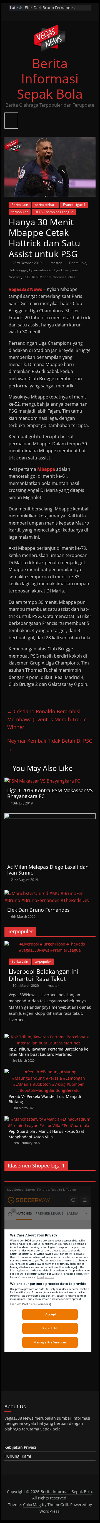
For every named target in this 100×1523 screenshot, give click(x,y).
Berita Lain (19, 204)
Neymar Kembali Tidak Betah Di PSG (49, 744)
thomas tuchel (64, 277)
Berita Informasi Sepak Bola (50, 78)
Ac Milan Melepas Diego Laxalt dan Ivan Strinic (48, 869)
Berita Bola (77, 262)
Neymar (15, 277)
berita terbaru (45, 204)
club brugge (18, 270)
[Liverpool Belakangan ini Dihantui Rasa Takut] (50, 944)
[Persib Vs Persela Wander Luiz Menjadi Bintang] (48, 1071)
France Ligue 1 (74, 204)
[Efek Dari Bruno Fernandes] (50, 893)
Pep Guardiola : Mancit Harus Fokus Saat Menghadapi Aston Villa (46, 1134)
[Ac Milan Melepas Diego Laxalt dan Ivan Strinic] (50, 817)
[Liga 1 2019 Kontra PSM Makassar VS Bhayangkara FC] (42, 781)
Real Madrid (41, 277)
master (56, 262)
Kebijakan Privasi (20, 1447)
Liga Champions (66, 270)
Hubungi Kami (17, 1456)
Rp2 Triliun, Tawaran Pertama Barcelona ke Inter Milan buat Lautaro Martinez (48, 1051)
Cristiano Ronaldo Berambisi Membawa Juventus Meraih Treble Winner (47, 719)
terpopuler (19, 211)
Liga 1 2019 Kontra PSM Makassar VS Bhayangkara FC (50, 793)
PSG (26, 277)
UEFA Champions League (53, 211)
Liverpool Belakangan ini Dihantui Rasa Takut (44, 975)
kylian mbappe (40, 270)
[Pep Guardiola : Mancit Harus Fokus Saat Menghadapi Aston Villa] (48, 1119)
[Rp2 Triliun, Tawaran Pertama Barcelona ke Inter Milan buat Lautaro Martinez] (48, 1036)
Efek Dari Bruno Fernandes (38, 909)
